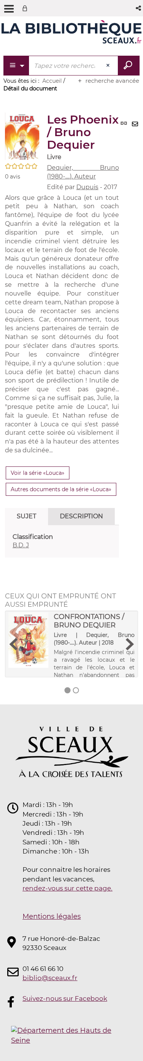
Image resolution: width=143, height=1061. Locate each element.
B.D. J (21, 545)
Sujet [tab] (26, 516)
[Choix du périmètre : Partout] (16, 65)
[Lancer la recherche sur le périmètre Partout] (129, 65)
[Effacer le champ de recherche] (109, 65)
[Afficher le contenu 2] (76, 690)
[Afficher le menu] (9, 8)
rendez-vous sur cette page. (67, 888)
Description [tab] (81, 516)
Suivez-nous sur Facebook (64, 998)
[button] (139, 8)
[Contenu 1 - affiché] (67, 690)
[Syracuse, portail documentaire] (71, 33)
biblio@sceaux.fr (49, 978)
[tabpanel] (62, 541)
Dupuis (87, 187)
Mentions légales (51, 916)
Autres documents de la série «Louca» (61, 489)
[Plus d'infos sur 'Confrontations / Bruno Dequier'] (28, 640)
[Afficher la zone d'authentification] (26, 8)
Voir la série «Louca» (37, 472)
